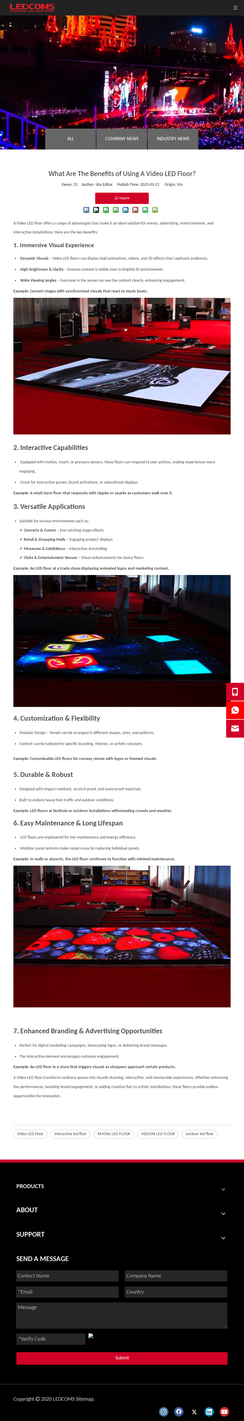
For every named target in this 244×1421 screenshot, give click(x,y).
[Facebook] (179, 1412)
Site (180, 185)
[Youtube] (224, 1412)
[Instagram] (163, 1412)
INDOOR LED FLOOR (158, 1134)
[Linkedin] (209, 1412)
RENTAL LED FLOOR (114, 1134)
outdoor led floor (200, 1134)
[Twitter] (194, 1412)
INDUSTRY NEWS (173, 139)
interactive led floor (70, 1134)
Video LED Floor (30, 1134)
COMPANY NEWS (121, 139)
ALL (70, 139)
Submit (122, 1358)
